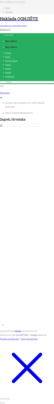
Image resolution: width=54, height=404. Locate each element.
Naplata (9, 11)
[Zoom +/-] (1, 398)
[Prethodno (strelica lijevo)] (1, 402)
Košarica (4, 29)
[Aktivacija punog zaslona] (4, 398)
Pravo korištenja (29, 338)
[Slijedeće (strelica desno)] (4, 402)
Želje (7, 8)
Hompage (5, 92)
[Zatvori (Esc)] (9, 398)
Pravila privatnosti (9, 338)
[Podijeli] (6, 398)
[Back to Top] (1, 97)
